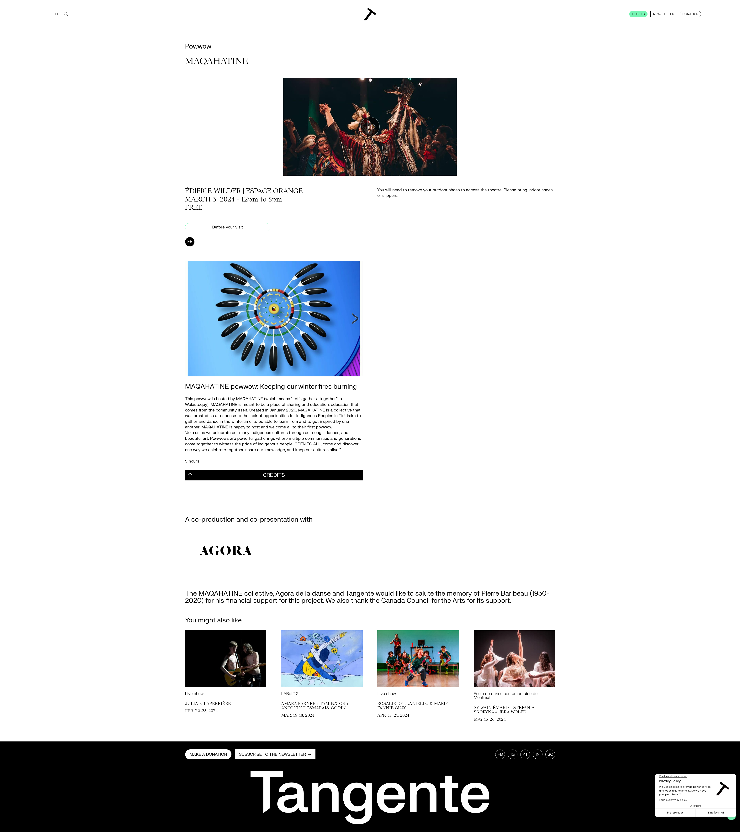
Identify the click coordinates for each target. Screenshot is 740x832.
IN (538, 754)
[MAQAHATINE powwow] (274, 318)
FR (57, 14)
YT (525, 754)
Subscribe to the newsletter (272, 754)
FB (190, 241)
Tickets (638, 14)
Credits (274, 475)
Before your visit (227, 227)
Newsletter (663, 14)
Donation (690, 14)
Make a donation (208, 754)
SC (550, 754)
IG (513, 754)
